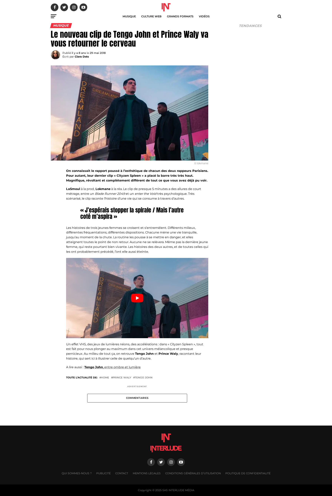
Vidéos (204, 16)
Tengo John (144, 377)
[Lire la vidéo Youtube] (137, 298)
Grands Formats (180, 16)
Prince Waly (122, 377)
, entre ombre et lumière (112, 367)
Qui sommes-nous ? (77, 473)
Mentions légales (147, 473)
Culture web (151, 16)
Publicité (103, 473)
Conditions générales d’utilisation (193, 473)
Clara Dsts (82, 56)
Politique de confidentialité (248, 473)
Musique (129, 16)
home (105, 377)
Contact (121, 473)
